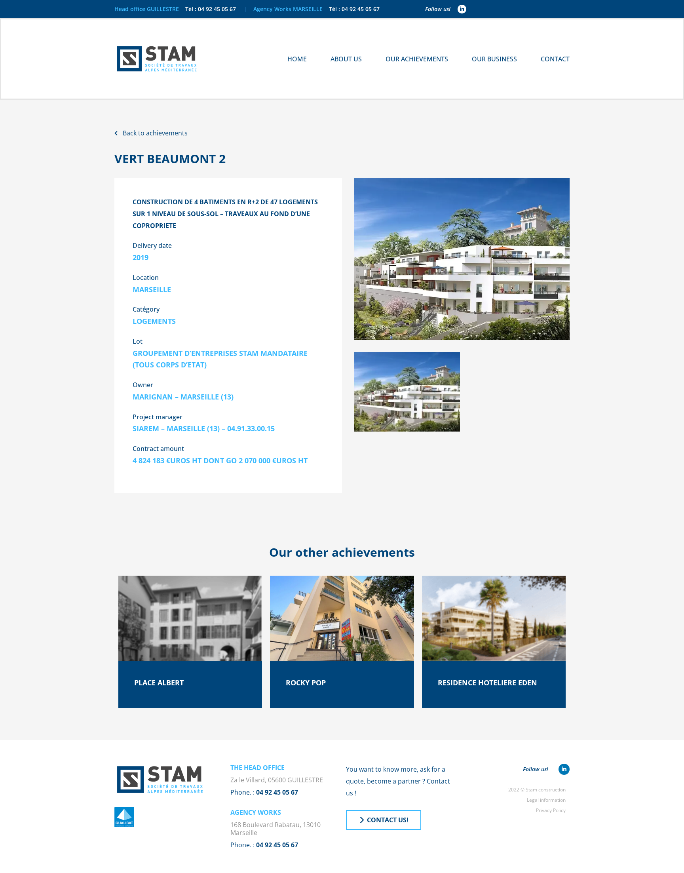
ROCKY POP (306, 682)
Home (297, 59)
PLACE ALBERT (159, 682)
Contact (555, 59)
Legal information (546, 800)
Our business (494, 59)
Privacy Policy (551, 810)
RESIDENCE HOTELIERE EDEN (487, 682)
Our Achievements (417, 59)
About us (346, 59)
